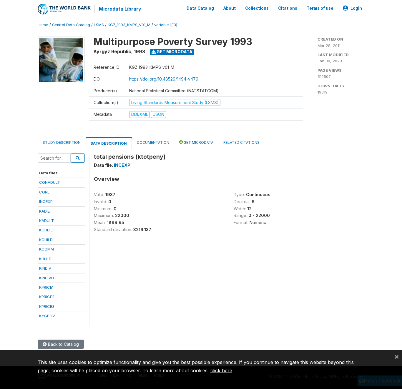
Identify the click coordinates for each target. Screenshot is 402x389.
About (229, 8)
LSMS (99, 25)
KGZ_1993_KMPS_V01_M (129, 25)
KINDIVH (46, 278)
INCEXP (46, 201)
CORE (44, 192)
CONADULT (49, 182)
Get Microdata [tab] (198, 142)
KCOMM (46, 249)
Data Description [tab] (109, 143)
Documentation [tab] (153, 142)
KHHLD (45, 258)
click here (221, 370)
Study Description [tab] (62, 142)
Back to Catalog (63, 344)
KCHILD (46, 239)
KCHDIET (47, 230)
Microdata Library (120, 9)
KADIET (45, 211)
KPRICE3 (46, 306)
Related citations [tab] (241, 142)
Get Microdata (174, 51)
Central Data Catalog (71, 25)
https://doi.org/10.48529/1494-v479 (163, 78)
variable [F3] (165, 25)
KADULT (46, 220)
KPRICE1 (46, 287)
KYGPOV (47, 315)
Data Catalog (200, 8)
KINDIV (45, 268)
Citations (287, 8)
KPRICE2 (46, 296)
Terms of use (320, 8)
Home (43, 25)
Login (356, 8)
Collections (257, 8)
